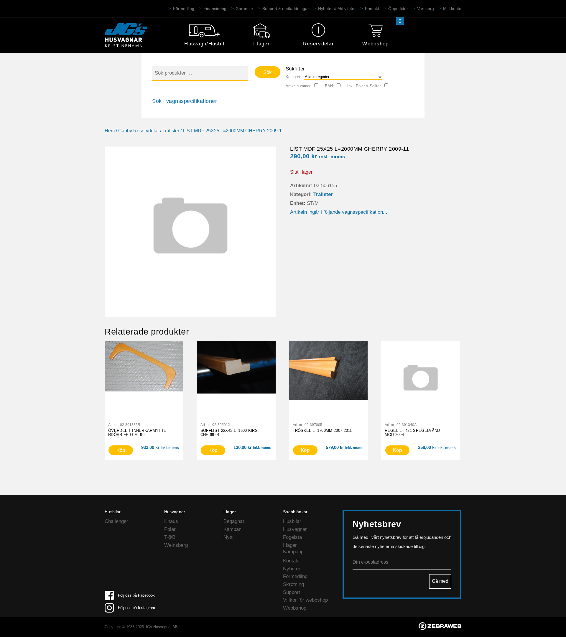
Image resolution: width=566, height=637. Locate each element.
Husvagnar (295, 529)
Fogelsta (292, 537)
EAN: (329, 86)
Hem (110, 130)
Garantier (244, 8)
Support (291, 592)
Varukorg (425, 8)
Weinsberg (176, 545)
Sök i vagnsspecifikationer (184, 101)
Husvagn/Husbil (204, 44)
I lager (261, 44)
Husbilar (292, 521)
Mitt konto (452, 8)
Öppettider (398, 8)
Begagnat (233, 521)
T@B (169, 537)
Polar (170, 529)
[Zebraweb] (440, 628)
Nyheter (291, 569)
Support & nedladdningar (285, 8)
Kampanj (233, 529)
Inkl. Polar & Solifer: (364, 86)
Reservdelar (318, 44)
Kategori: (293, 77)
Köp (120, 450)
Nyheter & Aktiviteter (337, 8)
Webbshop (375, 44)
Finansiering (214, 8)
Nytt (228, 537)
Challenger (116, 521)
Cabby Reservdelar (138, 130)
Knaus (171, 521)
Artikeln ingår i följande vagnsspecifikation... (338, 212)
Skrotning (293, 584)
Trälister (170, 130)
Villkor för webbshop (305, 600)
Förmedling (183, 8)
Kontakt (372, 8)
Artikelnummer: (299, 86)
